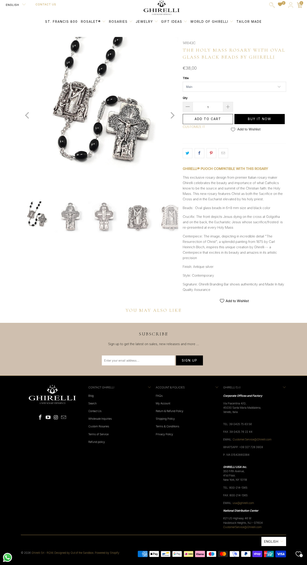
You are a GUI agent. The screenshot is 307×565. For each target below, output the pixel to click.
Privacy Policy (164, 434)
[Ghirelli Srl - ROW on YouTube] (48, 417)
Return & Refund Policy (169, 411)
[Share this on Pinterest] (211, 153)
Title (186, 78)
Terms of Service (98, 434)
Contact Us (46, 4)
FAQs (159, 395)
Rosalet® (91, 21)
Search (92, 403)
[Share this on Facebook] (199, 153)
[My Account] (291, 6)
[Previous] (27, 116)
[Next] (171, 116)
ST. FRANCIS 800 (61, 21)
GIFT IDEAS (172, 21)
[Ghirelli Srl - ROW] (162, 7)
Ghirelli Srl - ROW (42, 552)
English (13, 5)
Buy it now (259, 119)
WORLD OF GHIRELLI (210, 21)
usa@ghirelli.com (243, 503)
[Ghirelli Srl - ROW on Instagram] (56, 417)
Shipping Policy (165, 418)
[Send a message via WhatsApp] (7, 557)
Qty (185, 98)
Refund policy (96, 442)
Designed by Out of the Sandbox (73, 552)
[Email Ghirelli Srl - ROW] (63, 417)
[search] (272, 6)
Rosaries (119, 21)
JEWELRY (144, 21)
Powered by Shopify (107, 552)
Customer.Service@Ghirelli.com (252, 439)
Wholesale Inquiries (100, 418)
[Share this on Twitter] (187, 153)
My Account (163, 403)
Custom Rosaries (98, 426)
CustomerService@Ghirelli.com (242, 527)
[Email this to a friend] (223, 153)
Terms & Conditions (167, 426)
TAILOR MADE (249, 21)
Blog (91, 395)
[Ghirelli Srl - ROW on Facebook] (40, 417)
